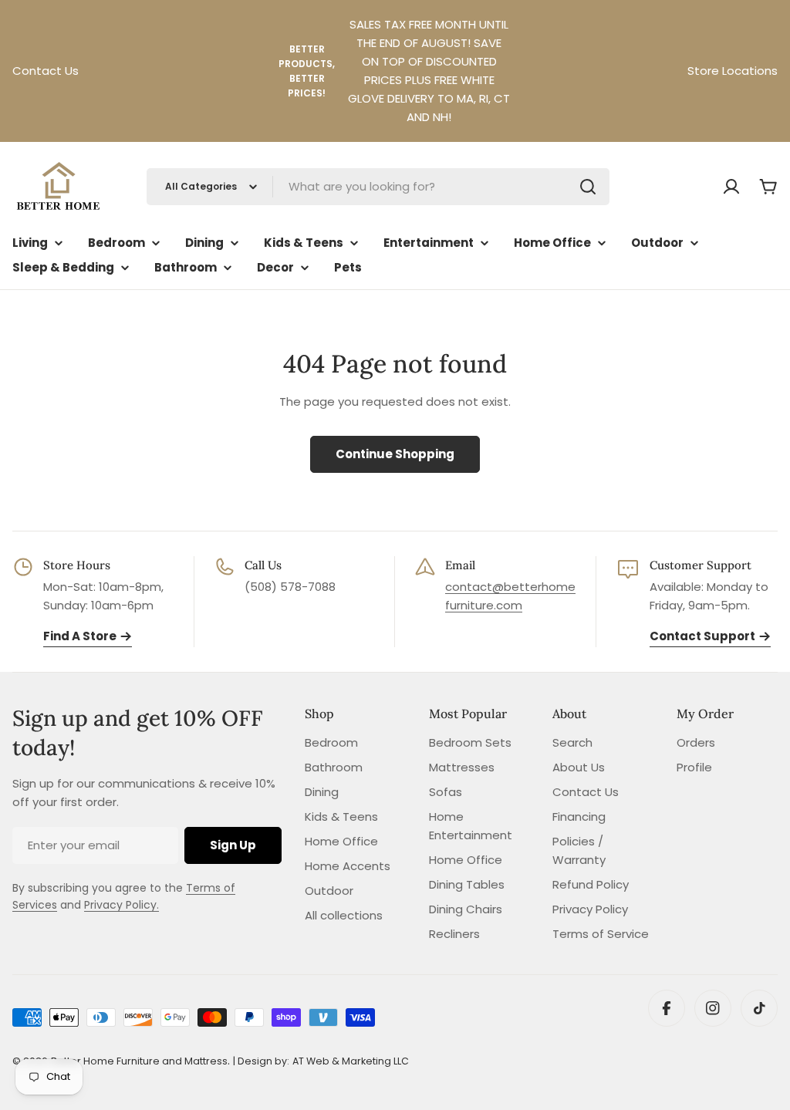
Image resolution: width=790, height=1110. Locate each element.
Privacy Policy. (121, 905)
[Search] (588, 186)
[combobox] (378, 186)
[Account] (731, 186)
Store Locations (732, 70)
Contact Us (45, 70)
